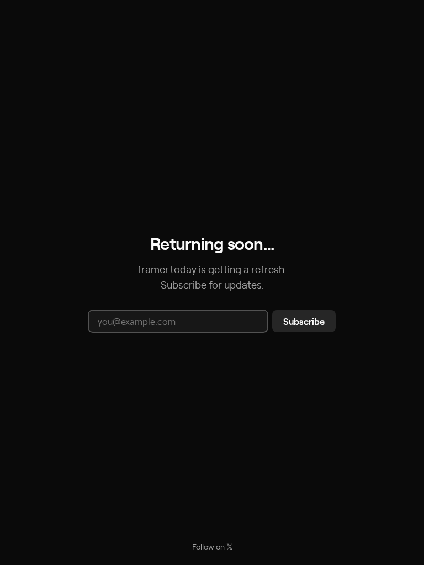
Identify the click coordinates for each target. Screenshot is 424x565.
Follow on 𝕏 (212, 546)
